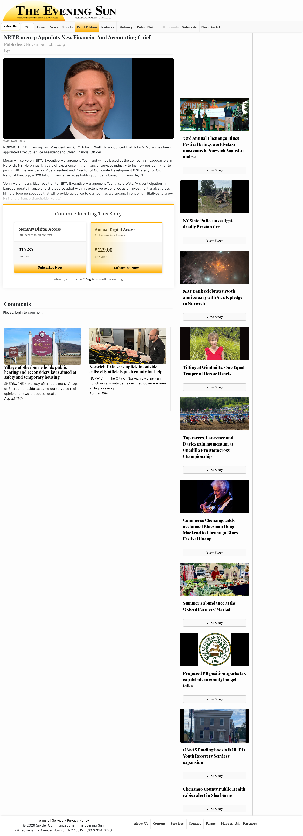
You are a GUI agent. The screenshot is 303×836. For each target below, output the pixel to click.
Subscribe (10, 26)
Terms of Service (50, 820)
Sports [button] (67, 27)
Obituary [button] (125, 27)
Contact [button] (195, 823)
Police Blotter (147, 27)
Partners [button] (250, 823)
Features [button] (107, 27)
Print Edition (87, 27)
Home (41, 27)
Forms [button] (211, 823)
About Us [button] (141, 823)
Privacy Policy (78, 820)
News (54, 27)
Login (27, 26)
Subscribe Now (50, 268)
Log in (90, 279)
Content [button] (159, 823)
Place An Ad (210, 27)
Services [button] (177, 823)
